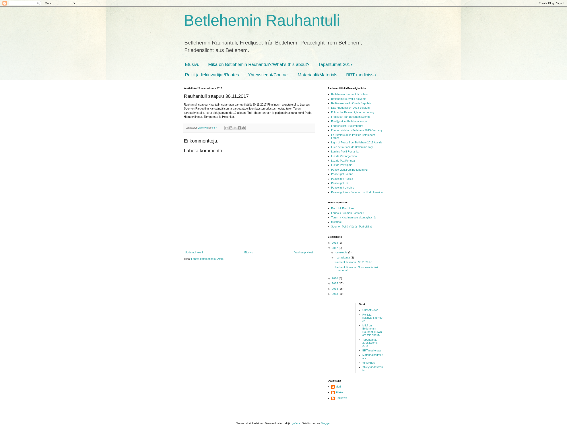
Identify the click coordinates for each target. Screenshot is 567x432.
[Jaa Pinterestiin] (243, 128)
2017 (335, 248)
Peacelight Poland (342, 174)
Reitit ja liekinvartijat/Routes (212, 74)
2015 (335, 283)
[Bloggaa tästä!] (231, 128)
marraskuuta (343, 257)
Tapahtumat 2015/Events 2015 (369, 343)
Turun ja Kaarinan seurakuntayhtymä (353, 217)
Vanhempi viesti (303, 252)
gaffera (296, 423)
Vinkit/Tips (368, 362)
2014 (335, 288)
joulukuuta (341, 252)
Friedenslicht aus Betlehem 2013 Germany (357, 130)
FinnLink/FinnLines (342, 208)
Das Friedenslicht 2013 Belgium (350, 107)
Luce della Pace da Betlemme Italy (352, 147)
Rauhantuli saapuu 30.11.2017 (353, 262)
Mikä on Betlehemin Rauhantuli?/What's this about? (258, 64)
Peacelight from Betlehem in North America (357, 192)
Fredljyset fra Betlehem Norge (349, 121)
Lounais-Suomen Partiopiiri (347, 213)
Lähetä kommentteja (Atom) (207, 258)
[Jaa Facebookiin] (239, 128)
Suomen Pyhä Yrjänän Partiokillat (351, 226)
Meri (338, 386)
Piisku (339, 392)
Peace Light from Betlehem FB (349, 169)
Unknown (341, 398)
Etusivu (192, 64)
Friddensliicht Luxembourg (347, 125)
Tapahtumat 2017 (335, 64)
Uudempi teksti (194, 252)
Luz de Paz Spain (341, 165)
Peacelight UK (339, 183)
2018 (335, 242)
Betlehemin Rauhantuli (262, 20)
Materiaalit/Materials (317, 74)
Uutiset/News (370, 310)
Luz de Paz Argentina (344, 156)
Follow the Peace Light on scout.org (352, 112)
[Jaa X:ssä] (235, 128)
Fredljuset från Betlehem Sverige (351, 116)
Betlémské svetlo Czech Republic (351, 103)
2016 (335, 278)
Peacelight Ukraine (342, 187)
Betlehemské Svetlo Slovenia (348, 98)
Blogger (325, 423)
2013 (335, 293)
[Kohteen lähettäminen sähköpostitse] (226, 128)
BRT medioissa (361, 74)
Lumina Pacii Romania (345, 151)
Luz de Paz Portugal (343, 160)
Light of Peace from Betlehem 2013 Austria (356, 142)
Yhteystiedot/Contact (268, 74)
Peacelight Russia (342, 178)
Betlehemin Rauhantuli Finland (350, 94)
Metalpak (336, 222)
